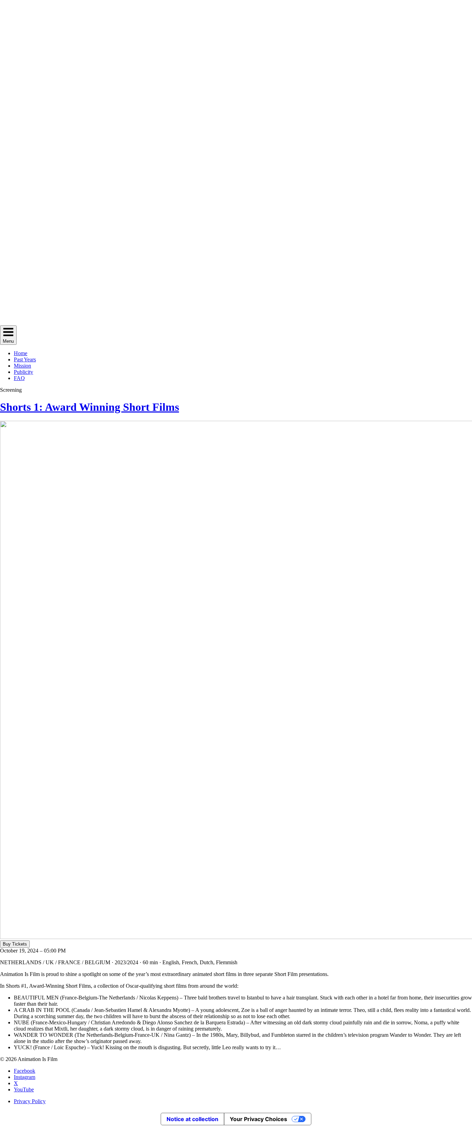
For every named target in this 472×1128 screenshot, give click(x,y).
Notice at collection (192, 1119)
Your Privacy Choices (258, 1119)
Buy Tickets (15, 944)
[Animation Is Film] (236, 322)
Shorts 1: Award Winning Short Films (89, 407)
